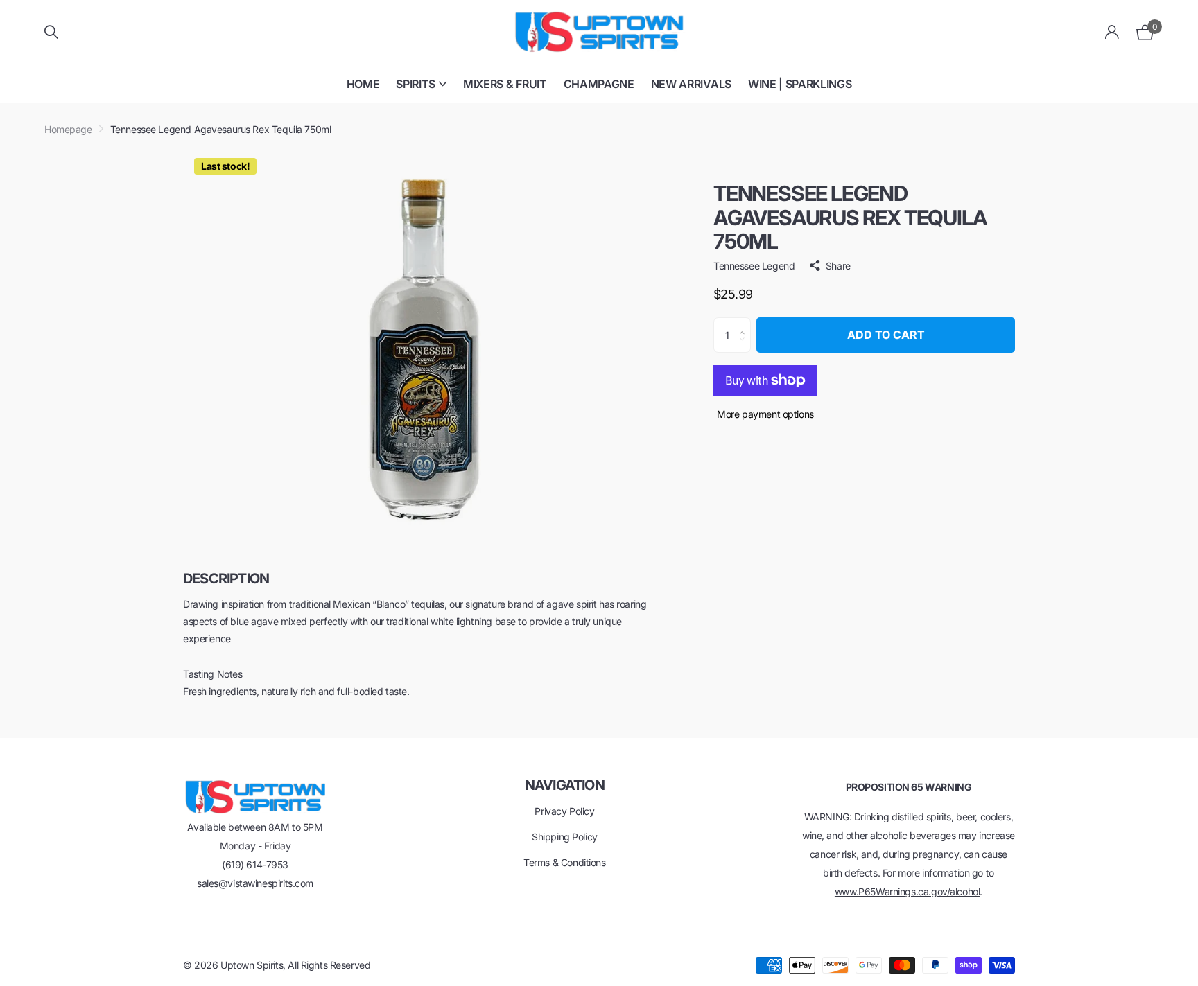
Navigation (565, 785)
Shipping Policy (565, 837)
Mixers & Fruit (505, 84)
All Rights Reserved (329, 965)
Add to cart (886, 335)
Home (363, 84)
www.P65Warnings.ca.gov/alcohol (907, 891)
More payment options (765, 414)
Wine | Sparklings (800, 84)
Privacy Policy (564, 811)
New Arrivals (691, 84)
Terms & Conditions (564, 862)
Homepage (68, 129)
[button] (745, 322)
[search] (51, 32)
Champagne (599, 84)
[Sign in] (1112, 32)
